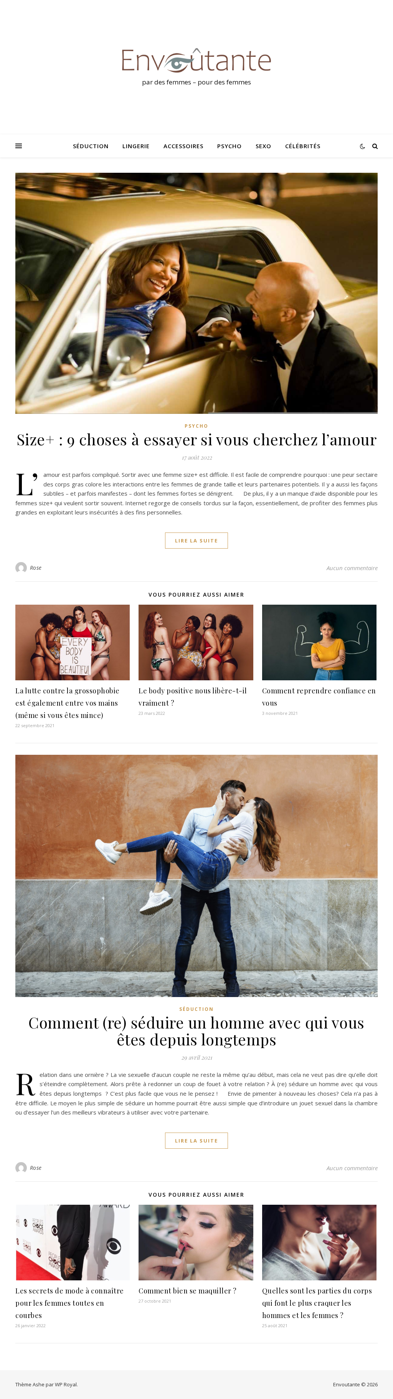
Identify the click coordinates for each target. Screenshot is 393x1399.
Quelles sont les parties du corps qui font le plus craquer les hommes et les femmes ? (317, 1303)
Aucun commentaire (352, 568)
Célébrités (302, 146)
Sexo (263, 146)
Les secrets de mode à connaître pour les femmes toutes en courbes (69, 1303)
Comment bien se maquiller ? (188, 1290)
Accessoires (183, 146)
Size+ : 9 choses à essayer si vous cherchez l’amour (197, 439)
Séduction (91, 146)
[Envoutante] (196, 60)
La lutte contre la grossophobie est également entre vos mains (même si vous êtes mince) (67, 703)
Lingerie (136, 146)
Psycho (229, 146)
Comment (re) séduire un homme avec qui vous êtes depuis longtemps (196, 1030)
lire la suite (196, 540)
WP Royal (66, 1384)
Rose (36, 567)
